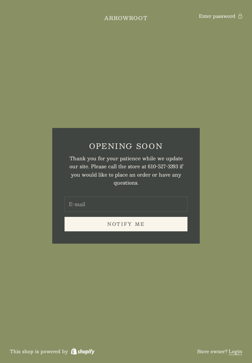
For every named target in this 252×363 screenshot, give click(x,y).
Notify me (126, 224)
